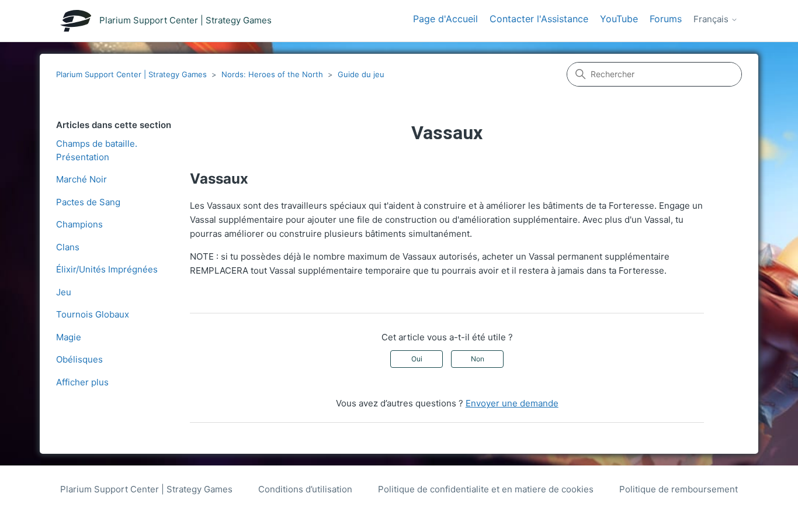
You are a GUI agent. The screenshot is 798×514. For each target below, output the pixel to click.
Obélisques (79, 359)
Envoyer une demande (512, 403)
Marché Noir (81, 179)
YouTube (619, 19)
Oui (416, 358)
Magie (68, 337)
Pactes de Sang (88, 202)
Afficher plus (82, 382)
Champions (79, 224)
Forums (666, 19)
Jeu (63, 292)
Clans (67, 247)
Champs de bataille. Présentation (96, 150)
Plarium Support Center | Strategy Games (131, 74)
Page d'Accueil (445, 19)
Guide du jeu (361, 74)
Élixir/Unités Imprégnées (107, 269)
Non (477, 358)
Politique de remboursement (678, 489)
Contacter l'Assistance (539, 19)
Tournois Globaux (92, 314)
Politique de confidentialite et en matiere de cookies (486, 489)
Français (712, 19)
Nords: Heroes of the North (272, 74)
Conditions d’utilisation (305, 489)
